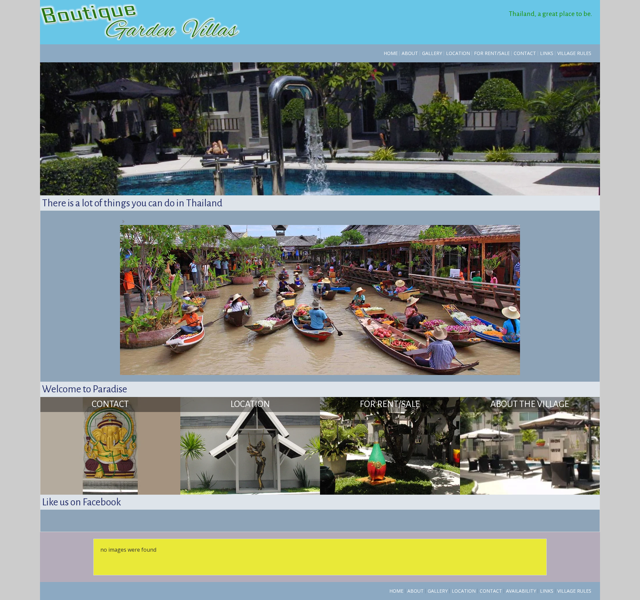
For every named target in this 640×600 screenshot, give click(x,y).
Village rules (574, 53)
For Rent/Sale (492, 53)
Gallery (432, 53)
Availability (521, 441)
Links (546, 53)
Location (458, 53)
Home (391, 53)
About (410, 53)
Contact (525, 53)
